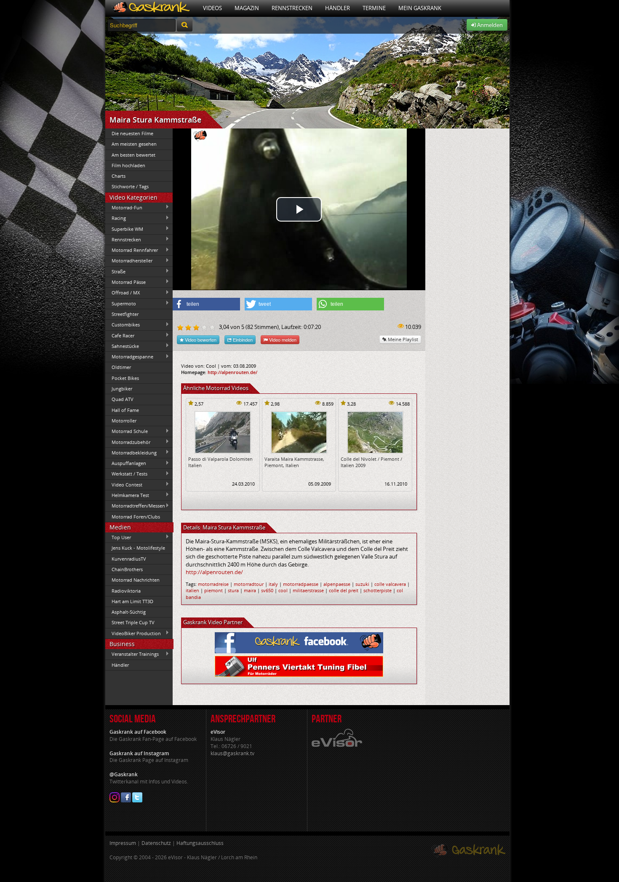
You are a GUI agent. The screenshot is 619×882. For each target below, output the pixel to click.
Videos (212, 8)
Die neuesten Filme (132, 133)
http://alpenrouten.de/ (232, 372)
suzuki (362, 584)
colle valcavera (390, 584)
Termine (374, 8)
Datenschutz (156, 843)
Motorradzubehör (127, 441)
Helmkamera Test (127, 495)
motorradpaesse (300, 584)
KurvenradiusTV (129, 559)
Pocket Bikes (125, 378)
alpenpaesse (336, 584)
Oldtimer (121, 367)
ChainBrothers (127, 569)
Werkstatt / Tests (126, 473)
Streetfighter (125, 314)
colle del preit (343, 590)
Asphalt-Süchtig (129, 612)
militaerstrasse (308, 590)
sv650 (267, 590)
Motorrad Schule (126, 431)
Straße (115, 271)
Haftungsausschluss (200, 843)
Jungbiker (122, 388)
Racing (115, 218)
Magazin (247, 8)
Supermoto (120, 303)
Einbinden (242, 339)
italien (192, 590)
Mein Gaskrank (419, 8)
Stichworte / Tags (130, 186)
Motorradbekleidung (131, 452)
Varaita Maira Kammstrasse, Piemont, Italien (294, 462)
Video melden (282, 339)
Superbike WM (124, 228)
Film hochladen (128, 165)
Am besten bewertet (133, 155)
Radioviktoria (126, 591)
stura (233, 590)
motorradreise (213, 584)
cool (283, 590)
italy (273, 584)
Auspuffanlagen (125, 463)
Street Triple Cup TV (133, 622)
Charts (118, 176)
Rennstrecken (292, 8)
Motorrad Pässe (125, 281)
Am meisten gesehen (134, 144)
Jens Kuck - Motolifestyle (138, 548)
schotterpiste (377, 590)
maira (250, 590)
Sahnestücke (122, 345)
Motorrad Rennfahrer (131, 250)
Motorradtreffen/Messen (135, 505)
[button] (206, 304)
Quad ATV (122, 399)
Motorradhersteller (128, 260)
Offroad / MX (122, 292)
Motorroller (124, 420)
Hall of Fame (125, 410)
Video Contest (123, 484)
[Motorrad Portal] (151, 8)
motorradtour (249, 584)
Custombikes (122, 324)
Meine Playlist (402, 339)
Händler (337, 8)
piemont (213, 590)
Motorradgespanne (129, 356)
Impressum (122, 843)
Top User (118, 537)
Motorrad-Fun (123, 207)
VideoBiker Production (133, 633)
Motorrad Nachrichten (136, 580)
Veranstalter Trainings (132, 654)
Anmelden (489, 25)
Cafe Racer (119, 335)
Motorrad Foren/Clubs (136, 516)
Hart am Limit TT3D (132, 601)
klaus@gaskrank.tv (232, 753)
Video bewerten (200, 339)
